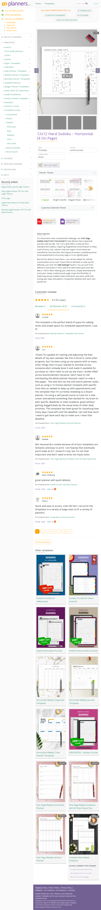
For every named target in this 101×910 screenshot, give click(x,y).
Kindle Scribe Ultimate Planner (64, 484)
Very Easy (11, 126)
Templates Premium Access (62, 517)
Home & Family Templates (16, 98)
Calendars (9, 67)
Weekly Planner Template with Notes (67, 333)
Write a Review (43, 542)
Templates (49, 3)
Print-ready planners (13, 51)
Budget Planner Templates (17, 86)
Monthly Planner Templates (17, 79)
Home (38, 3)
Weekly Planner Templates (17, 75)
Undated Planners (13, 83)
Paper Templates (12, 63)
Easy (9, 131)
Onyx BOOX (11, 28)
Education (9, 102)
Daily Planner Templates (16, 71)
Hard (9, 139)
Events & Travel (12, 106)
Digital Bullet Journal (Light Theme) (15, 187)
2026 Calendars (13, 15)
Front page (5, 198)
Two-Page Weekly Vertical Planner (65, 423)
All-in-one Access (67, 20)
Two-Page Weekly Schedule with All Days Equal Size (73, 459)
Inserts (8, 47)
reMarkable (11, 22)
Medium (10, 135)
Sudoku (9, 122)
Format (72, 147)
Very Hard (11, 143)
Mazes (9, 118)
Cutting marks (43, 154)
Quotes (8, 59)
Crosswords (11, 114)
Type (40, 147)
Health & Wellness (13, 94)
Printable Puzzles (66, 3)
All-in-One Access (14, 10)
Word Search (12, 151)
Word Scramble (13, 148)
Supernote (10, 25)
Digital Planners (56, 15)
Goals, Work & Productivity (16, 90)
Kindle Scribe (11, 30)
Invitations (10, 169)
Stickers (83, 15)
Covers (7, 55)
